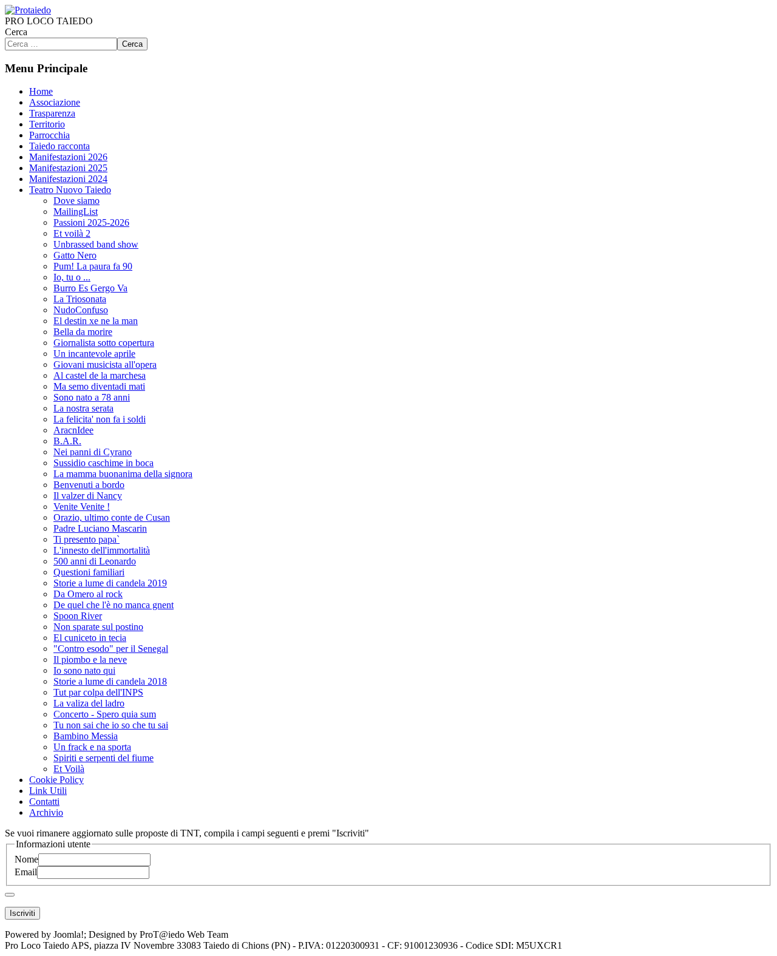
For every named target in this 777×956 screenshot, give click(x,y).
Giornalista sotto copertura (103, 342)
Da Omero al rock (88, 594)
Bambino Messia (85, 736)
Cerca (16, 32)
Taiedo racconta (59, 146)
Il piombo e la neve (90, 659)
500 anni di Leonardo (94, 561)
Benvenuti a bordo (88, 485)
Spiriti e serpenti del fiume (103, 758)
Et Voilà (68, 769)
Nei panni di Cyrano (92, 452)
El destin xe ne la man (95, 321)
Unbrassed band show (95, 244)
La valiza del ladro (88, 703)
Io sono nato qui (84, 670)
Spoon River (77, 616)
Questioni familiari (88, 572)
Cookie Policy (56, 780)
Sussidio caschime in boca (103, 463)
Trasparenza (52, 113)
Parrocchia (49, 135)
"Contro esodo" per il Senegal (110, 648)
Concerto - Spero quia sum (104, 714)
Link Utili (48, 790)
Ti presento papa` (86, 539)
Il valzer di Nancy (87, 495)
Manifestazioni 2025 (68, 168)
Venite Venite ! (81, 506)
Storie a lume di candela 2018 (110, 681)
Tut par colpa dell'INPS (98, 692)
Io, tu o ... (71, 277)
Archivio (46, 812)
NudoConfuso (80, 310)
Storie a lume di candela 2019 (110, 583)
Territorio (47, 124)
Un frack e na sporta (92, 747)
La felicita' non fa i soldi (99, 419)
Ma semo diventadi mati (99, 386)
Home (41, 91)
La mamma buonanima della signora (122, 474)
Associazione (54, 102)
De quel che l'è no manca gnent (113, 605)
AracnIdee (73, 430)
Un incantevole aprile (94, 353)
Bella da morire (82, 332)
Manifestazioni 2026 (68, 157)
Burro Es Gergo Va (90, 288)
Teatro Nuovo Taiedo (70, 190)
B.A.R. (67, 441)
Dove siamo (76, 200)
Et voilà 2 (71, 233)
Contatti (44, 801)
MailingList (75, 211)
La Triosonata (79, 299)
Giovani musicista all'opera (105, 364)
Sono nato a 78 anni (91, 397)
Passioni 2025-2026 (91, 222)
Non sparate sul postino (98, 627)
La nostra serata (83, 408)
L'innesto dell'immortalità (101, 550)
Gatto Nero (75, 255)
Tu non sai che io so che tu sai (110, 725)
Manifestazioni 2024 (68, 179)
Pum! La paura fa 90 (92, 266)
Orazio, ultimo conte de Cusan (111, 517)
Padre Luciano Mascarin (100, 528)
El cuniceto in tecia (89, 637)
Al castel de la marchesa (99, 375)
